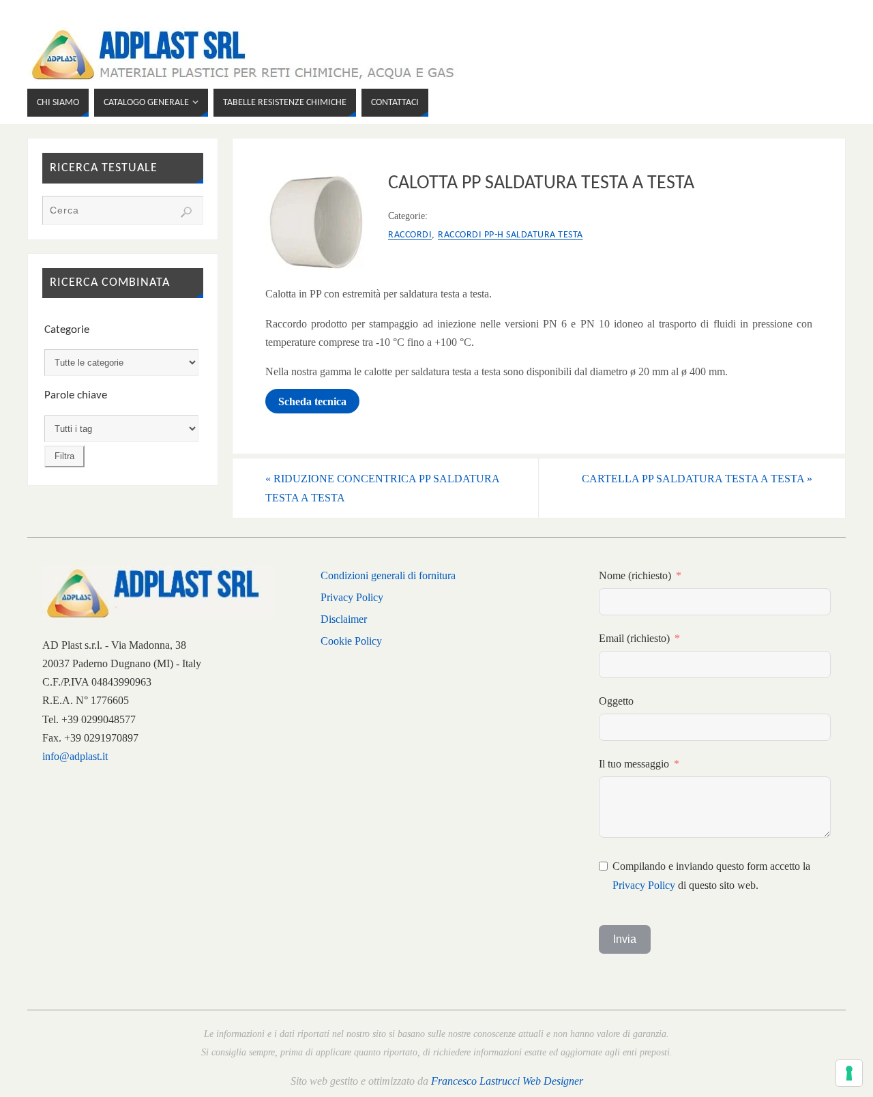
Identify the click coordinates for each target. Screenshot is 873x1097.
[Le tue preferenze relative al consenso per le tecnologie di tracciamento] (849, 1073)
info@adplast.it (75, 756)
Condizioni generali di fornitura (388, 575)
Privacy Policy (352, 597)
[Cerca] (186, 212)
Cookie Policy (351, 641)
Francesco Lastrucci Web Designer (507, 1081)
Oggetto (616, 701)
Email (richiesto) (634, 638)
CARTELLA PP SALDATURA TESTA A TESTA (697, 478)
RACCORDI (410, 235)
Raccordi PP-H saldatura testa (510, 235)
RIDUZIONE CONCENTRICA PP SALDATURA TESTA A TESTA (382, 488)
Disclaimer (344, 619)
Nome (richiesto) (635, 575)
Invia (624, 939)
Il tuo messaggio (634, 764)
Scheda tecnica (312, 401)
